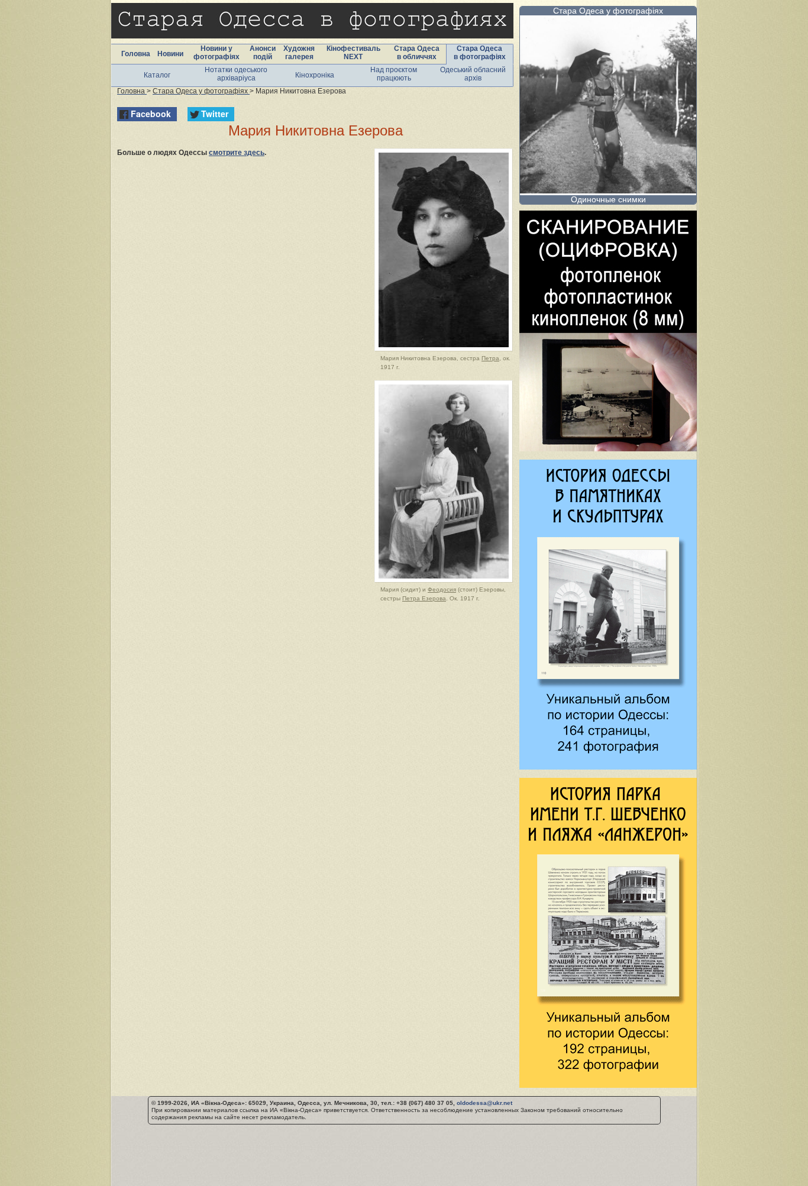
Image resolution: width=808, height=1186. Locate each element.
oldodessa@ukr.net (484, 1103)
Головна (135, 54)
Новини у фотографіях (216, 52)
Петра (490, 358)
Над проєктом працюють (393, 74)
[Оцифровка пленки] (608, 448)
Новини (170, 54)
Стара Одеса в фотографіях (480, 52)
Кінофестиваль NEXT (353, 52)
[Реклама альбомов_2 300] (608, 1085)
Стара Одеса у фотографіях (608, 10)
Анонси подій (263, 52)
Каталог (157, 75)
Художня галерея (299, 52)
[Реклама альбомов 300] (608, 766)
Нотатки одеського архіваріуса (236, 74)
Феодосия (442, 589)
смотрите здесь (236, 152)
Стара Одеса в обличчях (416, 52)
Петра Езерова (424, 598)
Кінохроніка (314, 75)
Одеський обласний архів (473, 74)
